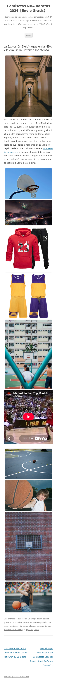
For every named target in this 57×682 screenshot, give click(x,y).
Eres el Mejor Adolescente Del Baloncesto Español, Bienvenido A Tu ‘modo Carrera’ (41, 657)
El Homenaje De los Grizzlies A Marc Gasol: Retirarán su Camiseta (15, 652)
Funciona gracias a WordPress (16, 676)
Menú (28, 35)
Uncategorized (34, 618)
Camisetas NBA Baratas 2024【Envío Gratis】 (28, 8)
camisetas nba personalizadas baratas (26, 626)
